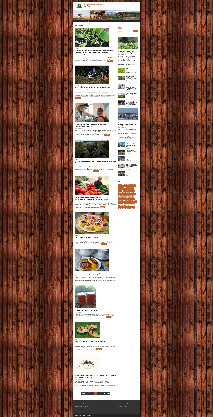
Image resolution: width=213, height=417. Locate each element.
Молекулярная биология (129, 195)
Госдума (120, 190)
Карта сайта (126, 21)
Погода (120, 200)
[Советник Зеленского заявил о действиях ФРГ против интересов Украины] (121, 168)
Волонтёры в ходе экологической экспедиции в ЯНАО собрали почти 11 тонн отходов (131, 87)
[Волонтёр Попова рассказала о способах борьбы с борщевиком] (128, 48)
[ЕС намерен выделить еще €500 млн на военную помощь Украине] (95, 149)
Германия (132, 189)
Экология (119, 21)
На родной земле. (93, 4)
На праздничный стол (130, 197)
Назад (83, 393)
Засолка (131, 192)
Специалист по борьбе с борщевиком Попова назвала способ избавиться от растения (131, 95)
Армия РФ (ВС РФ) (122, 184)
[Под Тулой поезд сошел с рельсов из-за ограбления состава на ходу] (121, 146)
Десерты (124, 190)
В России (129, 187)
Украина (128, 206)
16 (98, 393)
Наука (102, 21)
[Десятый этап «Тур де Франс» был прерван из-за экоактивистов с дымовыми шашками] (95, 75)
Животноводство (87, 21)
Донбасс (128, 190)
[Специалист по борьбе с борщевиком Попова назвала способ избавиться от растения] (121, 97)
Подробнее (110, 60)
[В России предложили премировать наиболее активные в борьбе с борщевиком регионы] (121, 72)
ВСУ (133, 187)
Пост (131, 200)
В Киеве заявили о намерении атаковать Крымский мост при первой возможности (127, 124)
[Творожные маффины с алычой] (95, 223)
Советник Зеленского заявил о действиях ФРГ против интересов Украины (131, 166)
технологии (133, 208)
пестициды (121, 208)
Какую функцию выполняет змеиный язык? (90, 341)
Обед (127, 198)
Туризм (113, 21)
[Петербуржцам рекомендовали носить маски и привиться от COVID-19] (95, 113)
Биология (128, 184)
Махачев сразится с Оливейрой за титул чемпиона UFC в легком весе (131, 173)
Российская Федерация (123, 203)
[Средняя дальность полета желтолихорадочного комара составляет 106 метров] (95, 364)
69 (104, 393)
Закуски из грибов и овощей (124, 192)
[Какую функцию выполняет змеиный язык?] (95, 330)
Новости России (122, 198)
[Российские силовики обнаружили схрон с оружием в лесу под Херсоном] (121, 160)
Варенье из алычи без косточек (86, 310)
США (133, 203)
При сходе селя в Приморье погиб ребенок (131, 151)
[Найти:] (128, 31)
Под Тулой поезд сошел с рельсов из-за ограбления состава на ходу (131, 144)
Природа (135, 200)
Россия (130, 203)
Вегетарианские (126, 189)
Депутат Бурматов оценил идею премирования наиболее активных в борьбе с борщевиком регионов (131, 78)
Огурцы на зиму (132, 198)
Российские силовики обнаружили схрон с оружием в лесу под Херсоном (131, 158)
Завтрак (132, 190)
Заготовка (107, 21)
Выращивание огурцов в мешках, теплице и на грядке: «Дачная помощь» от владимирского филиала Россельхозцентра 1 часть (94, 52)
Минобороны (121, 195)
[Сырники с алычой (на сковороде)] (95, 260)
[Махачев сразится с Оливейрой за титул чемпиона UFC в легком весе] (121, 175)
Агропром (78, 21)
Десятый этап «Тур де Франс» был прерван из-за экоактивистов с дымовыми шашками (92, 88)
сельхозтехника (127, 208)
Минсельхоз (96, 21)
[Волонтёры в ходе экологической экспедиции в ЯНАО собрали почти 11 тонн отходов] (121, 88)
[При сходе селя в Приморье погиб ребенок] (121, 154)
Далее (108, 393)
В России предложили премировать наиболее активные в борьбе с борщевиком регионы (131, 70)
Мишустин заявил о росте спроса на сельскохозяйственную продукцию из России (91, 198)
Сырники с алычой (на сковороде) (87, 274)
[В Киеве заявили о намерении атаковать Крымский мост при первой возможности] (128, 120)
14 (92, 393)
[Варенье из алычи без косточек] (95, 296)
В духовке (121, 189)
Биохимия (133, 184)
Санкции (127, 205)
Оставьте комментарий (79, 55)
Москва (120, 197)
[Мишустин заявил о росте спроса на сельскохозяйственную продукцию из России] (95, 186)
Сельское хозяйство (122, 206)
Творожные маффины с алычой (86, 237)
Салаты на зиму (122, 205)
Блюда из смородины (123, 187)
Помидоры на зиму (126, 200)
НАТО (124, 197)
